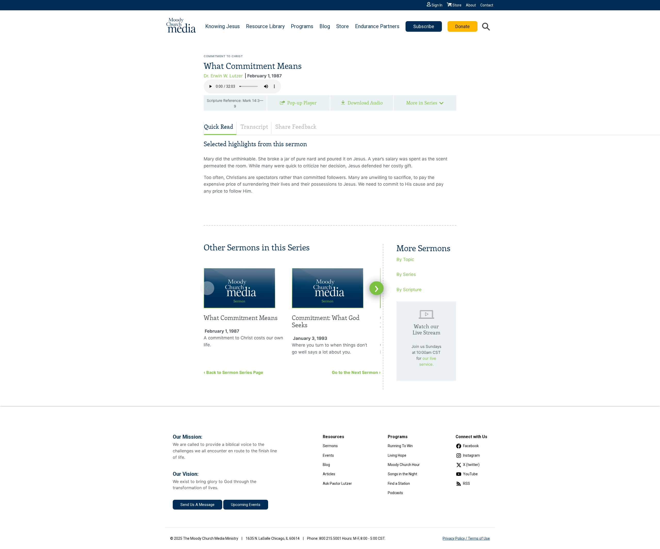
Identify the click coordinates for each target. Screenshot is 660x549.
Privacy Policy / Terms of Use (466, 538)
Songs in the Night (402, 474)
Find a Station (399, 483)
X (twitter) (471, 465)
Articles (329, 474)
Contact (486, 5)
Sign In (437, 5)
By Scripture (409, 289)
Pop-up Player (302, 103)
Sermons (330, 446)
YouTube (470, 474)
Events (328, 455)
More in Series (421, 103)
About (471, 5)
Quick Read (218, 126)
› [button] (376, 288)
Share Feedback (295, 126)
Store (457, 5)
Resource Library (265, 26)
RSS (466, 483)
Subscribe (423, 26)
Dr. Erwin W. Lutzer (223, 75)
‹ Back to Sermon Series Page (233, 372)
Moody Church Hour (404, 465)
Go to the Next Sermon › (356, 372)
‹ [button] (207, 288)
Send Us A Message (197, 504)
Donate (462, 26)
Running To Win (400, 446)
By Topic (405, 259)
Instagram (471, 455)
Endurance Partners (377, 26)
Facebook (471, 446)
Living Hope (397, 455)
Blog (324, 26)
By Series (406, 274)
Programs (302, 26)
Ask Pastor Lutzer (337, 483)
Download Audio (365, 103)
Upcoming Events (245, 504)
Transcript (254, 126)
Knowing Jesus (222, 26)
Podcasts (395, 493)
